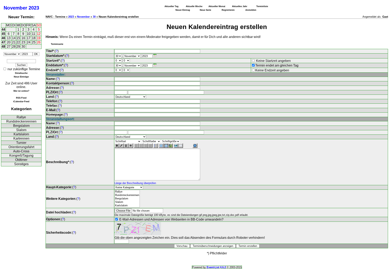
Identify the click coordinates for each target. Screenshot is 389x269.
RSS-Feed (21, 98)
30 (23, 46)
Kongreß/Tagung (21, 155)
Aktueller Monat (216, 6)
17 (28, 38)
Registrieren (228, 10)
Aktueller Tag (171, 6)
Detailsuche (21, 73)
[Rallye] (127, 192)
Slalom (21, 130)
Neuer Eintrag (182, 10)
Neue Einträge (21, 76)
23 (23, 42)
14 (14, 38)
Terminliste (262, 6)
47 (3, 42)
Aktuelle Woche (194, 6)
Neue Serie (205, 10)
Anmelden (250, 10)
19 (39, 38)
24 (28, 42)
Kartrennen (21, 138)
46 (3, 38)
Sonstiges (21, 164)
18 (33, 38)
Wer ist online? (21, 91)
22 (18, 42)
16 (23, 38)
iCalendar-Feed (21, 101)
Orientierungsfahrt (21, 147)
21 (14, 42)
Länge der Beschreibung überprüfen (135, 183)
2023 (34, 8)
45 (3, 34)
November (15, 8)
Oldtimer (21, 159)
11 (33, 34)
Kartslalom (21, 134)
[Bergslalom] (127, 198)
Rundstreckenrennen (21, 121)
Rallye (21, 117)
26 (39, 42)
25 (33, 42)
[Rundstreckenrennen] (127, 195)
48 (3, 46)
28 (14, 46)
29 (18, 46)
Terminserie (57, 44)
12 (39, 34)
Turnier (21, 142)
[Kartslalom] (127, 205)
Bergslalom (21, 125)
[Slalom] (127, 202)
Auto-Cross (21, 151)
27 (9, 46)
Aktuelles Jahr (239, 6)
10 (28, 34)
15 (18, 38)
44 (3, 29)
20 (9, 42)
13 (9, 38)
